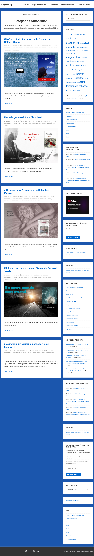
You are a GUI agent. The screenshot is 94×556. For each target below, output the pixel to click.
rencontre (78, 78)
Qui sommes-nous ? (68, 5)
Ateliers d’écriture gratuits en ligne (75, 112)
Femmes (34, 48)
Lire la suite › (8, 103)
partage (74, 69)
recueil (18, 201)
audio (69, 38)
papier (48, 353)
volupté (23, 199)
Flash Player (74, 98)
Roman (30, 123)
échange (83, 86)
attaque (86, 34)
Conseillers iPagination (72, 325)
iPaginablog (6, 5)
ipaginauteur (32, 353)
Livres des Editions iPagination (74, 287)
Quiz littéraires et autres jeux (74, 308)
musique (70, 65)
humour (68, 50)
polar (6, 125)
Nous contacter (84, 5)
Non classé (69, 329)
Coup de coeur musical (72, 315)
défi (77, 43)
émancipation (49, 48)
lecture (41, 123)
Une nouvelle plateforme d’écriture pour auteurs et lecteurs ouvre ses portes (78, 180)
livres (76, 61)
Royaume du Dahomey (10, 50)
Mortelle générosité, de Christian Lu (24, 117)
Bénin (55, 48)
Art (71, 34)
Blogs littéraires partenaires (73, 305)
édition (39, 353)
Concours (77, 39)
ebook (27, 277)
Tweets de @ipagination (72, 500)
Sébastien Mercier (10, 201)
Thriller (36, 123)
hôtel (73, 50)
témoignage (24, 48)
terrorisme (77, 82)
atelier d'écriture (79, 34)
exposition (79, 47)
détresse (82, 43)
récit (19, 50)
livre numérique (50, 123)
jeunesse (25, 201)
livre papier (41, 48)
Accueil (26, 5)
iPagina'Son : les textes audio (74, 312)
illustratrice (76, 50)
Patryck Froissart (71, 74)
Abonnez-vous (73, 474)
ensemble (71, 47)
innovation (81, 50)
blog (73, 39)
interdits (86, 50)
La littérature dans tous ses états (75, 298)
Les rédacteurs (70, 322)
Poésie (30, 201)
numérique (23, 353)
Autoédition (54, 5)
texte (82, 82)
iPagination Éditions (39, 5)
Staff (67, 130)
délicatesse (30, 199)
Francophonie (69, 294)
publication (7, 355)
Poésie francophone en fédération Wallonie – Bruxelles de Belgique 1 (77, 167)
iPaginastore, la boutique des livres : (76, 252)
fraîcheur (43, 199)
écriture (70, 90)
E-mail (68, 229)
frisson (36, 199)
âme (49, 277)
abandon (68, 34)
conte (86, 39)
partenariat (82, 70)
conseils (82, 39)
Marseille (81, 61)
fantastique (8, 279)
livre (30, 48)
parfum (49, 199)
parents (68, 70)
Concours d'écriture (71, 301)
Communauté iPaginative (72, 318)
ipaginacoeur (71, 53)
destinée (15, 279)
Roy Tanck (86, 96)
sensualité (36, 201)
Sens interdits (72, 82)
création (70, 42)
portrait (80, 74)
